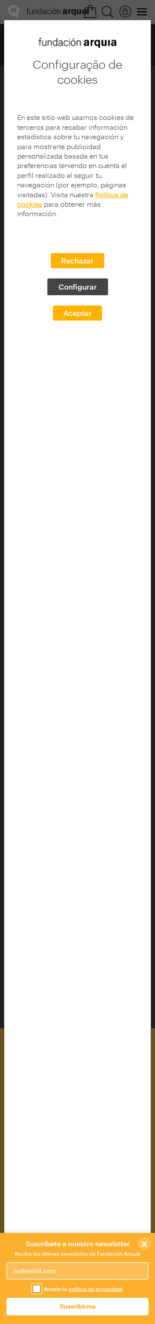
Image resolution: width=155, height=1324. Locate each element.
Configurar (78, 286)
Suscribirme (78, 1306)
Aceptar (77, 313)
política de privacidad (95, 1289)
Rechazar (77, 260)
